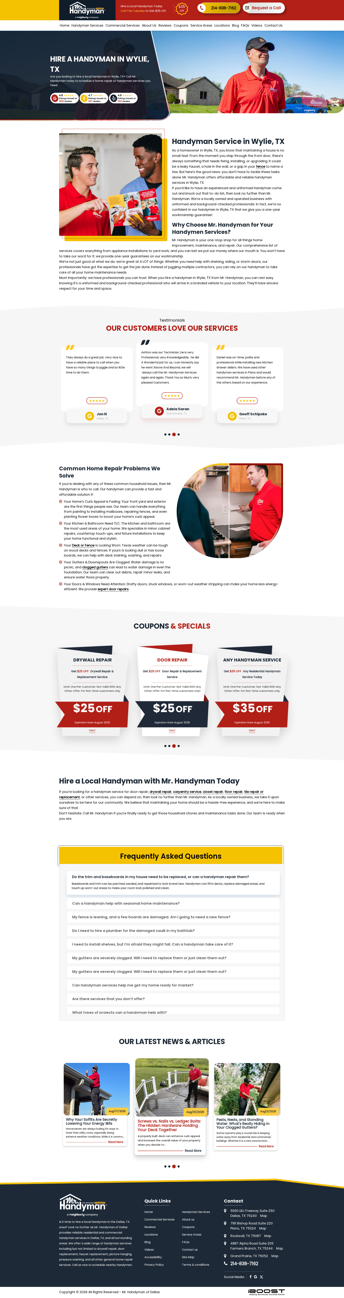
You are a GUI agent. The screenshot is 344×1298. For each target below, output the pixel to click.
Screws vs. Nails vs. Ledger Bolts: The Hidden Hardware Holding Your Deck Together (112, 1123)
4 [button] (178, 434)
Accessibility (153, 1257)
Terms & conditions (195, 1265)
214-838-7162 (223, 8)
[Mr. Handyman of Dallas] (83, 1204)
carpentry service (187, 791)
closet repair (213, 791)
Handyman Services (87, 25)
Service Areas (201, 25)
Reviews (165, 25)
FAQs (245, 25)
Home (64, 25)
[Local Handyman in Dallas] (87, 10)
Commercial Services (123, 25)
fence (260, 166)
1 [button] (165, 434)
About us (188, 1219)
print (125, 730)
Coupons (181, 25)
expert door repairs (113, 589)
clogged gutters (95, 567)
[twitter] (261, 1276)
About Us (149, 25)
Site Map (188, 1257)
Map (263, 1215)
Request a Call (266, 8)
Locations (222, 25)
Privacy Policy (154, 1265)
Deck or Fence (83, 545)
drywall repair (160, 791)
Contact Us (273, 25)
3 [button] (173, 434)
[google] (255, 1276)
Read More (134, 1146)
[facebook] (251, 1276)
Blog (235, 25)
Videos (256, 25)
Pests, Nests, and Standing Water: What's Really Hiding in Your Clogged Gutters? (185, 1125)
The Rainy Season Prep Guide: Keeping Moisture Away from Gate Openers (261, 1123)
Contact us (190, 1250)
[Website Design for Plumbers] (266, 1292)
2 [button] (169, 434)
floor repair (234, 791)
